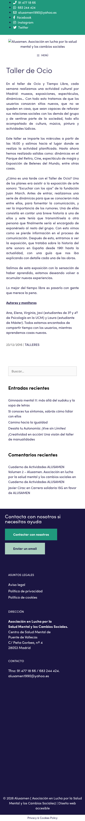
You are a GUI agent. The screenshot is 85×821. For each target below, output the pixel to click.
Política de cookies (22, 597)
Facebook (24, 17)
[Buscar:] (42, 371)
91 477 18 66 (27, 2)
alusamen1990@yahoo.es (37, 12)
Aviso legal (16, 584)
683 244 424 (26, 7)
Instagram (25, 22)
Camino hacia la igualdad (28, 422)
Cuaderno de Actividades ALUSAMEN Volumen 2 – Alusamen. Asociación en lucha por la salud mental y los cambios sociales (40, 471)
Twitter (23, 27)
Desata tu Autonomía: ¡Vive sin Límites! (37, 428)
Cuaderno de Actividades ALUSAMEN (36, 481)
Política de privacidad (25, 590)
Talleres (32, 344)
